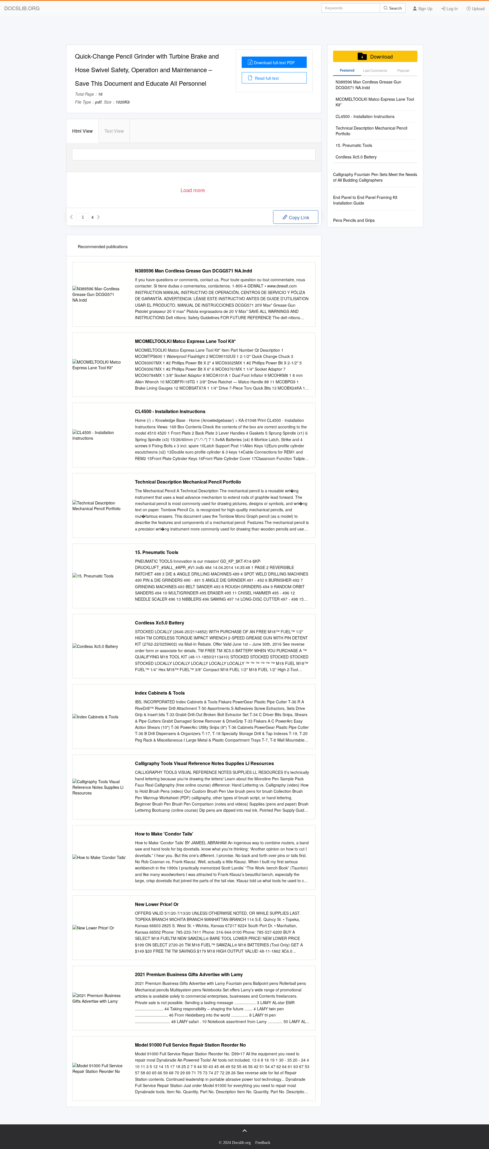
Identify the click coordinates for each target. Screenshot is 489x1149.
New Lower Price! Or (157, 904)
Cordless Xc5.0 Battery (159, 623)
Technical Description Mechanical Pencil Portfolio (188, 482)
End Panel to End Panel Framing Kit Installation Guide (365, 200)
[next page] (98, 217)
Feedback (262, 1143)
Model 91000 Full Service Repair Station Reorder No (190, 1045)
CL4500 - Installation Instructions (170, 411)
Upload (478, 8)
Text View (114, 131)
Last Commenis (375, 70)
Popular (403, 70)
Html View (82, 131)
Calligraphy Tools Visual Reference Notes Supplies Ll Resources (204, 763)
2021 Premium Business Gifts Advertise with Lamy (189, 974)
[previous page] (71, 217)
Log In (451, 8)
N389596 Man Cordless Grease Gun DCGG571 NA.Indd (193, 271)
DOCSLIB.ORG (22, 8)
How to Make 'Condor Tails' (164, 834)
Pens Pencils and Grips (354, 220)
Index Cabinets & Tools (160, 693)
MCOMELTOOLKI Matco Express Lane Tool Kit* (185, 341)
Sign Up (424, 8)
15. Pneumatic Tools (156, 552)
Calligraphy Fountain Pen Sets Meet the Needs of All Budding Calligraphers (375, 177)
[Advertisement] (244, 32)
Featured (347, 70)
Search (395, 8)
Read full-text (266, 78)
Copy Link (298, 217)
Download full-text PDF (274, 62)
